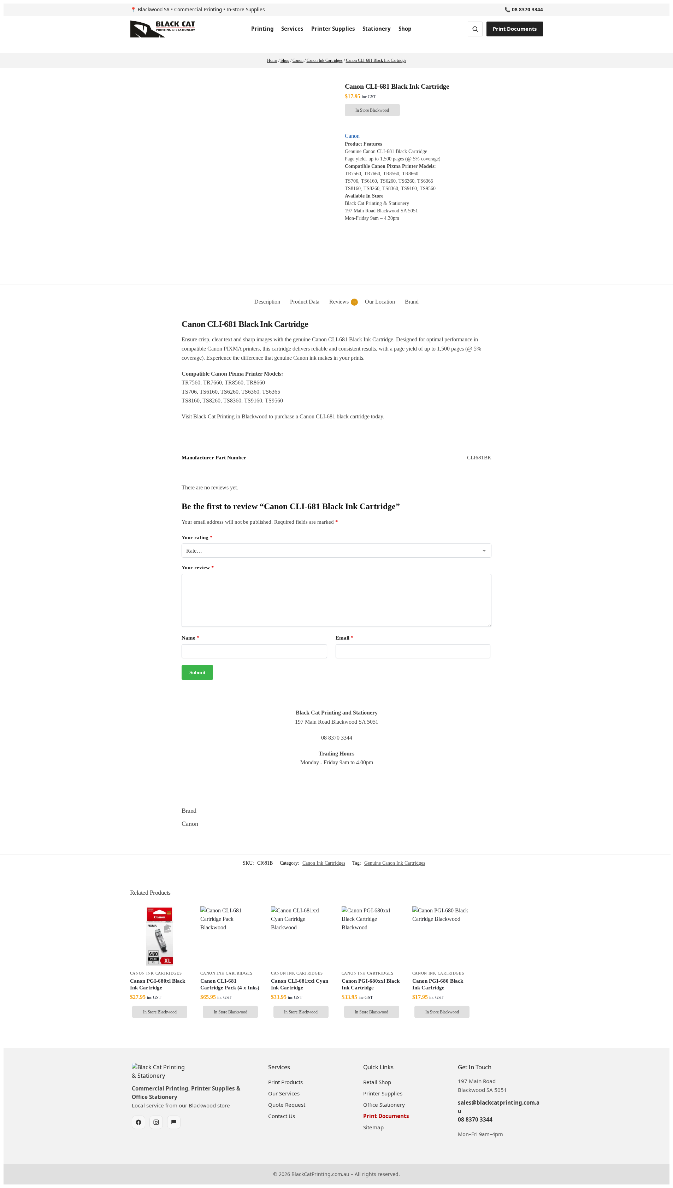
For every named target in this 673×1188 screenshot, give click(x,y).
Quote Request (286, 1104)
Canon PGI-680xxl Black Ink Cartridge (371, 984)
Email (345, 638)
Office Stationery (384, 1104)
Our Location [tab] (380, 302)
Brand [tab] (412, 302)
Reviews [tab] (342, 302)
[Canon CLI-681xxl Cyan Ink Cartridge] (301, 936)
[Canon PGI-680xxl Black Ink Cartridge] (372, 936)
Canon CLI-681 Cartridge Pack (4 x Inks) (229, 984)
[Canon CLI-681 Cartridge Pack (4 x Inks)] (230, 936)
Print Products (285, 1082)
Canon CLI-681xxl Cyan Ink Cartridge (299, 984)
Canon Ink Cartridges (323, 863)
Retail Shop (377, 1082)
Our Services (284, 1093)
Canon (352, 136)
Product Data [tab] (304, 302)
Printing (262, 28)
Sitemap (373, 1127)
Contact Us (281, 1115)
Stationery (376, 28)
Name (191, 638)
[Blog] (174, 1122)
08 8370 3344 (475, 1119)
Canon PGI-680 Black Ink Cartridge (437, 984)
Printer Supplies (333, 28)
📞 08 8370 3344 (523, 9)
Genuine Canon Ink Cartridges (394, 863)
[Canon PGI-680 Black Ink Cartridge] (442, 936)
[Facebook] (138, 1122)
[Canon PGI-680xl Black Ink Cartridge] (160, 936)
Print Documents (515, 28)
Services (292, 28)
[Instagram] (156, 1122)
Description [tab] (267, 302)
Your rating (197, 537)
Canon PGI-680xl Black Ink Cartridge (157, 984)
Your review (198, 567)
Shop (405, 28)
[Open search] (475, 29)
